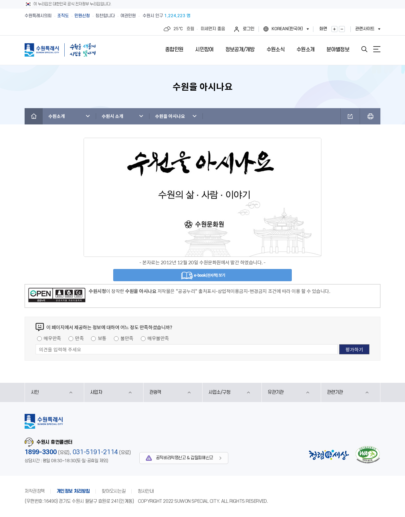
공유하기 (350, 116)
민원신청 (82, 15)
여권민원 (128, 15)
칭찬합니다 (105, 15)
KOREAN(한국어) (287, 28)
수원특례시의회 (38, 15)
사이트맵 (376, 49)
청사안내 (146, 491)
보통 (102, 338)
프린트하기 (370, 116)
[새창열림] (57, 296)
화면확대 (334, 29)
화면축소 (342, 29)
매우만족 (52, 338)
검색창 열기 (364, 49)
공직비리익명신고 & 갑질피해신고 (184, 457)
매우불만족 (158, 338)
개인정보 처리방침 (73, 491)
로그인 (248, 28)
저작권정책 (35, 491)
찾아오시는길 (114, 491)
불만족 (126, 338)
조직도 (63, 15)
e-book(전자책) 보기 (209, 275)
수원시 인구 (166, 15)
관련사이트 (364, 28)
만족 (79, 338)
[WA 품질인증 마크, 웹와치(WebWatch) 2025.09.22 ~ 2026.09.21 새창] (367, 454)
